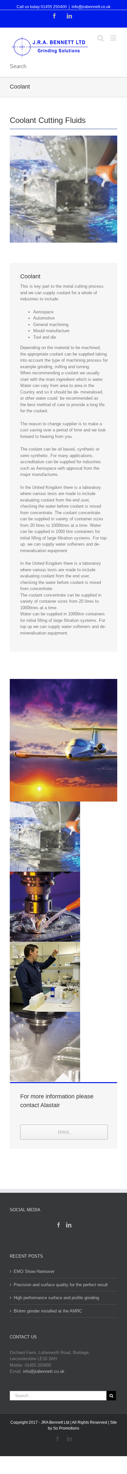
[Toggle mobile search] (100, 37)
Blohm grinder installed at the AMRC (48, 1311)
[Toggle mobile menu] (113, 37)
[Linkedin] (68, 1224)
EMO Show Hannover (34, 1271)
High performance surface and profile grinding (56, 1297)
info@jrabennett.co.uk (91, 7)
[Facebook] (58, 1224)
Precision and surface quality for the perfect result (61, 1284)
